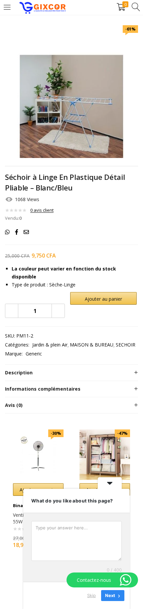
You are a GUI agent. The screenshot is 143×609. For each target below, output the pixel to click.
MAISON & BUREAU (91, 345)
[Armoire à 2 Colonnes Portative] (104, 454)
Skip (91, 595)
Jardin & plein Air (50, 345)
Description (19, 372)
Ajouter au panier (103, 299)
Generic (34, 353)
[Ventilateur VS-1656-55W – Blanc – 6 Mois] (38, 454)
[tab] (71, 372)
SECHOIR (125, 345)
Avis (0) (14, 405)
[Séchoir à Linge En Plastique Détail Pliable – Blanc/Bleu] (7, 232)
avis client (42, 210)
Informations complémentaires (42, 389)
